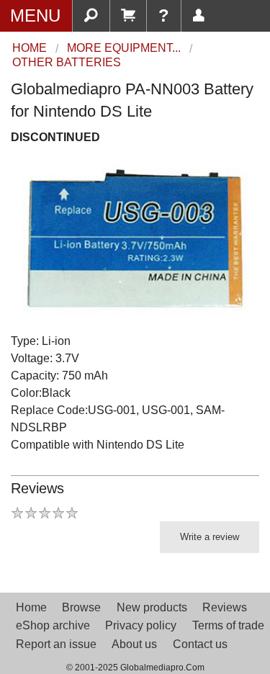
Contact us (200, 644)
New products (152, 607)
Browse (81, 607)
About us (134, 644)
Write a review (209, 536)
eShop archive (53, 625)
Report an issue (56, 644)
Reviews (224, 607)
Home (31, 607)
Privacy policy (140, 625)
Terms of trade (228, 625)
